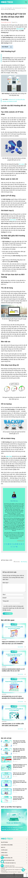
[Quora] (11, 546)
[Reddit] (17, 544)
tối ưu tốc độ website (11, 527)
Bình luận (6, 582)
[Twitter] (21, 544)
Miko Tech (9, 456)
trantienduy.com (20, 540)
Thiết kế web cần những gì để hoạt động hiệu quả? (19, 773)
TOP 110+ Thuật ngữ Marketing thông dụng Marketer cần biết (18, 798)
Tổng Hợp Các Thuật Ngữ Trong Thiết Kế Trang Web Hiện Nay (19, 742)
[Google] (10, 544)
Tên (4, 594)
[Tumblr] (19, 544)
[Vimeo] (23, 544)
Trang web (6, 601)
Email (5, 597)
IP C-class (21, 164)
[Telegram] (16, 546)
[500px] (13, 546)
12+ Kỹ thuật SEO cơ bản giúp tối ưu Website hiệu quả (20, 789)
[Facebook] (4, 544)
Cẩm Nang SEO (8, 8)
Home (2, 8)
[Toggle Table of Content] (10, 47)
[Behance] (6, 544)
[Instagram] (12, 544)
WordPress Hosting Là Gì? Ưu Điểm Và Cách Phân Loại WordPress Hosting (20, 766)
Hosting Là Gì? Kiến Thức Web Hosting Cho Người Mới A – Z (19, 782)
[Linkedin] (14, 544)
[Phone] (14, 546)
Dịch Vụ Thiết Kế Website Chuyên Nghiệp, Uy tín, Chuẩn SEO (12, 828)
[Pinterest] (15, 544)
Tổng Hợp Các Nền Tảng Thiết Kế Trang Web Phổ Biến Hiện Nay (19, 750)
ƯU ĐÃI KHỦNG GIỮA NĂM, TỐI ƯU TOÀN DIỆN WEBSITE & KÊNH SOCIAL (20, 758)
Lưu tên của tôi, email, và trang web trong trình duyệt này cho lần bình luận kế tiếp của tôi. (13, 608)
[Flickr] (8, 544)
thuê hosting (13, 219)
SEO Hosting (20, 28)
